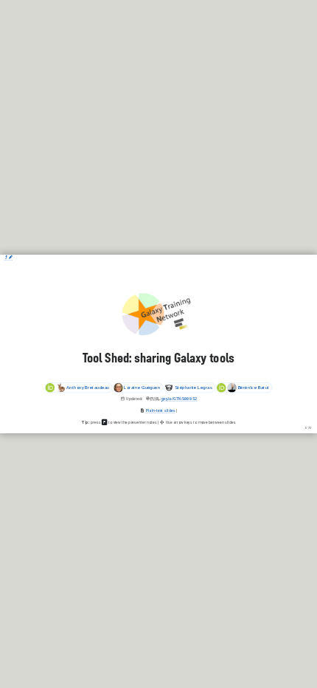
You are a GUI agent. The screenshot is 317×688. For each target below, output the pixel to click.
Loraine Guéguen (142, 388)
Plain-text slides (160, 410)
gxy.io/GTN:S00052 (179, 398)
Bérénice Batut (254, 388)
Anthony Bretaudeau (87, 388)
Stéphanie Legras (193, 388)
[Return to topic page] (6, 257)
